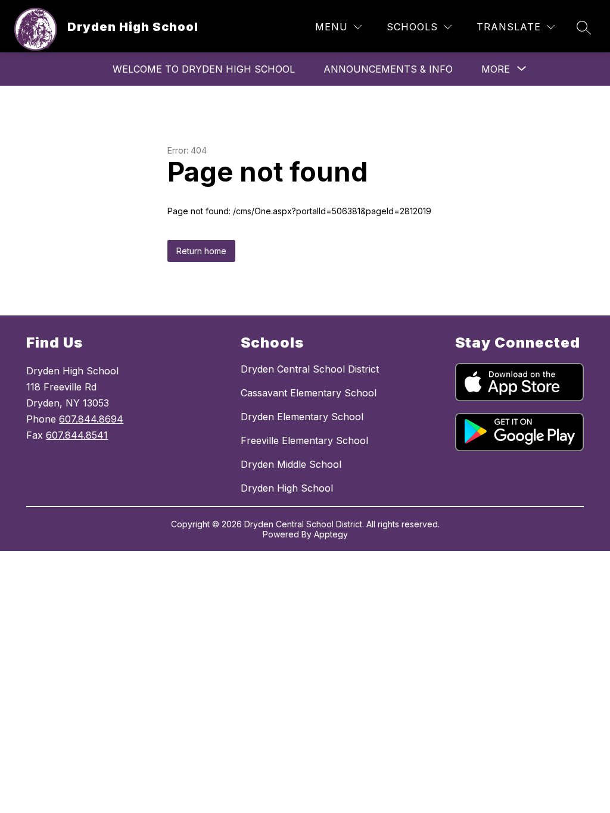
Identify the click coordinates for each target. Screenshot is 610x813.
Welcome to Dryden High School (204, 69)
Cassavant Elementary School (308, 393)
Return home (201, 251)
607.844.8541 (77, 435)
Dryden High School (287, 488)
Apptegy (331, 534)
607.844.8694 (91, 419)
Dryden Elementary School (302, 417)
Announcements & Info (388, 69)
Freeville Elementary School (304, 440)
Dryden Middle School (291, 464)
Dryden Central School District (310, 369)
